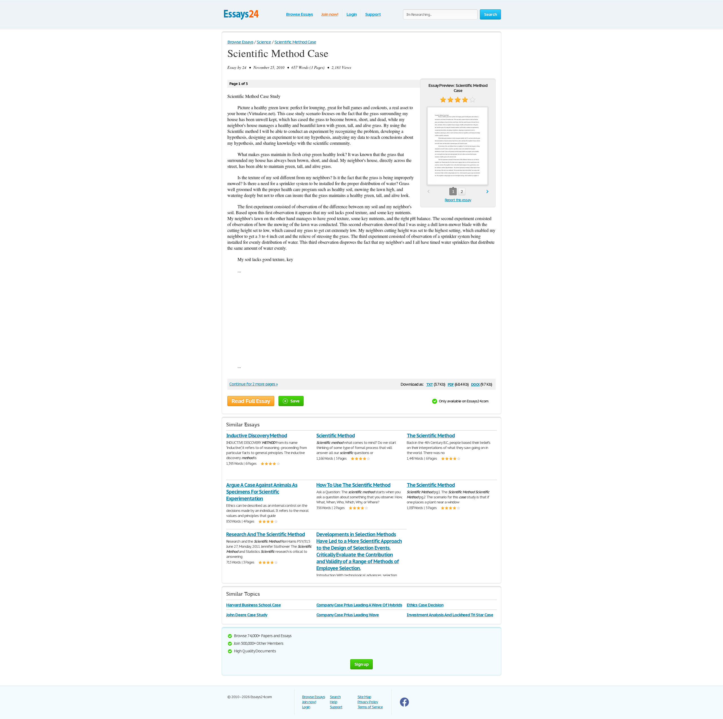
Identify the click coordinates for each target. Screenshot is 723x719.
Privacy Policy (368, 702)
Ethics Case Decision (425, 605)
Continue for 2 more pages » (253, 384)
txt (429, 384)
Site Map (364, 696)
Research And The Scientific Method (265, 534)
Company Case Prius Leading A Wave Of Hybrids (359, 605)
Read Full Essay (251, 401)
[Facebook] (404, 705)
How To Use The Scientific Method (353, 485)
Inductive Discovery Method (256, 435)
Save (294, 401)
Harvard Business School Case (253, 605)
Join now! (329, 14)
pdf (451, 384)
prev (428, 192)
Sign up (361, 664)
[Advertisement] (361, 318)
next (487, 192)
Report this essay (458, 200)
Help (333, 702)
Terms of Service (370, 707)
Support (373, 14)
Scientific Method (335, 435)
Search (335, 696)
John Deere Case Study (246, 614)
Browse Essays (299, 14)
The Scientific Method (431, 435)
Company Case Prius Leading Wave (347, 614)
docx (475, 384)
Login (352, 14)
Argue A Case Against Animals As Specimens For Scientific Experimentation (261, 492)
